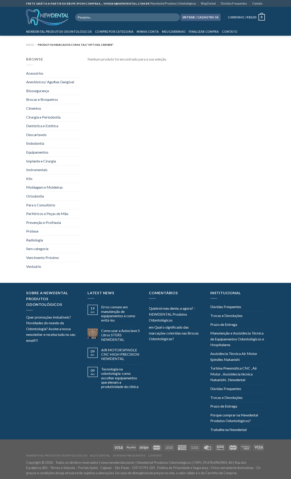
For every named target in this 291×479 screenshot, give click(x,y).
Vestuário (33, 266)
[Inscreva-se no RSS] (69, 341)
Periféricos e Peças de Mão (47, 213)
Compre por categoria (114, 31)
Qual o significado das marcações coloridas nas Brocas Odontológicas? (174, 333)
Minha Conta (148, 31)
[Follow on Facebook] (41, 341)
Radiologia (34, 240)
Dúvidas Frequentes (234, 3)
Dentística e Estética (42, 126)
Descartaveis (36, 134)
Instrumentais (37, 169)
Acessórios (34, 73)
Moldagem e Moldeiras (44, 187)
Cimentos (33, 108)
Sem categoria (37, 248)
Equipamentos (37, 152)
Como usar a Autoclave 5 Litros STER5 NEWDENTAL (120, 334)
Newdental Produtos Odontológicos (173, 3)
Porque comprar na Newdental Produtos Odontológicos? (234, 418)
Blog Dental (208, 3)
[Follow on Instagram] (47, 341)
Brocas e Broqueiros (42, 99)
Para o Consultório (40, 205)
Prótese (32, 231)
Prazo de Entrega (223, 324)
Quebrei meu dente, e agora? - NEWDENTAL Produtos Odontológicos (172, 314)
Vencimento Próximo (42, 257)
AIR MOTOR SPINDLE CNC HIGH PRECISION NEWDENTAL (120, 354)
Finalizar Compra (204, 31)
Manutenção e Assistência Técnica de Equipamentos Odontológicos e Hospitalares (237, 339)
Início (30, 44)
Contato (257, 3)
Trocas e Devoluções (226, 315)
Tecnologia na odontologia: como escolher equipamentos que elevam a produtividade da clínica (119, 378)
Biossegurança (37, 91)
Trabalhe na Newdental (228, 429)
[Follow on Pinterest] (63, 341)
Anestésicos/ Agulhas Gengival (50, 82)
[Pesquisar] (175, 17)
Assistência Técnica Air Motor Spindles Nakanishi (233, 356)
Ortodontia (35, 196)
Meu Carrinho (174, 31)
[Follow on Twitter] (52, 341)
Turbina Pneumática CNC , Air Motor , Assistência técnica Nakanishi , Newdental (233, 374)
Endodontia (35, 143)
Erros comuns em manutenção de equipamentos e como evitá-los (118, 313)
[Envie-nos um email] (58, 341)
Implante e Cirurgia (41, 161)
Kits (29, 178)
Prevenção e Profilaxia (43, 222)
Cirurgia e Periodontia (43, 117)
